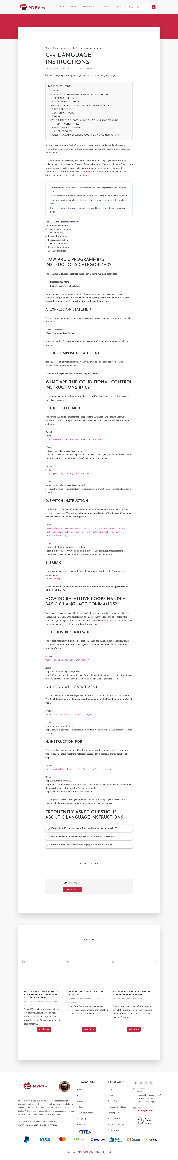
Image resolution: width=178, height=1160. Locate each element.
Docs (110, 1089)
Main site (59, 6)
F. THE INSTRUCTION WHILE (65, 124)
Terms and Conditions (117, 1107)
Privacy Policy (114, 1119)
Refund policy (113, 1113)
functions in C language (94, 172)
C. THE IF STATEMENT (62, 109)
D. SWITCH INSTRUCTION (64, 113)
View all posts (72, 889)
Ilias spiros (53, 68)
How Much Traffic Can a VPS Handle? (86, 993)
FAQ (119, 6)
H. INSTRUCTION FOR (62, 131)
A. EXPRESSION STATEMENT (65, 98)
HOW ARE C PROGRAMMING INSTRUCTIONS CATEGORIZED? (79, 95)
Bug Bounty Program (116, 1124)
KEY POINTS (57, 91)
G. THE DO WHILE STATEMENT (66, 128)
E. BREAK (56, 117)
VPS (81, 1095)
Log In (82, 1124)
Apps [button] (105, 6)
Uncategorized (89, 68)
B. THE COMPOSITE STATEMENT (67, 102)
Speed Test (112, 1101)
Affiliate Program (86, 1113)
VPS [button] (73, 6)
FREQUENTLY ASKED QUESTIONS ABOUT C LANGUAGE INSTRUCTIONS (84, 135)
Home (82, 1089)
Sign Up (82, 1119)
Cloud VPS (112, 1095)
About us (83, 1101)
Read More (44, 1029)
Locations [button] (88, 6)
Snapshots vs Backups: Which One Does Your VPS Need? (131, 993)
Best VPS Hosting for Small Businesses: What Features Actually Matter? (41, 995)
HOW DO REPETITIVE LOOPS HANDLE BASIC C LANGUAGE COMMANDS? (85, 120)
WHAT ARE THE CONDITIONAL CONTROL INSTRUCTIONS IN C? (81, 106)
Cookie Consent (114, 1130)
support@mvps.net (145, 1110)
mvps (28, 1001)
